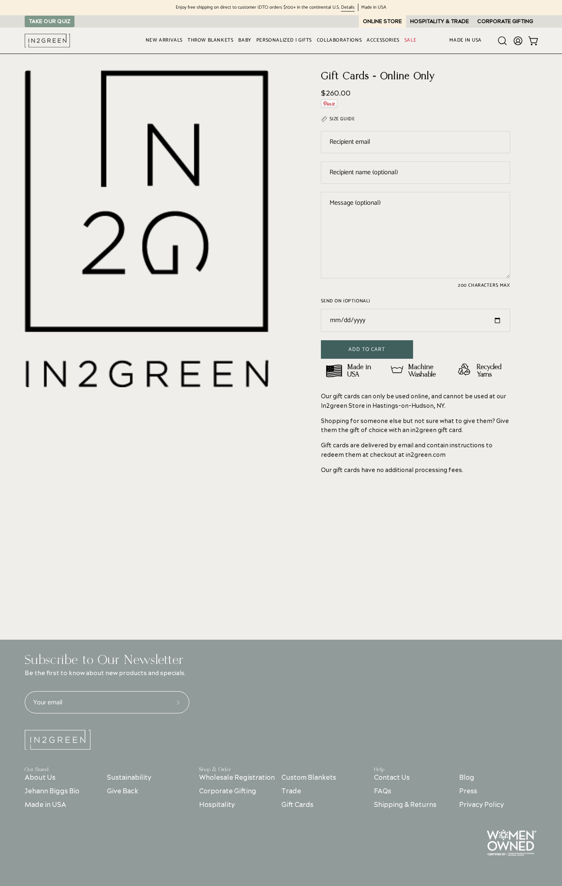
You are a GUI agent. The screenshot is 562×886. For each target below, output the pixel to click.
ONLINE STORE (382, 21)
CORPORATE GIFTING (505, 21)
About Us (40, 777)
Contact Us (392, 777)
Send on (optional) (345, 301)
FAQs (382, 791)
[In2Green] (47, 40)
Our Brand (37, 769)
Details (348, 7)
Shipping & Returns (405, 804)
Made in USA (45, 804)
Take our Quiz (49, 21)
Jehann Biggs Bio (52, 791)
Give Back (122, 791)
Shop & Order (215, 769)
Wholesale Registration (237, 777)
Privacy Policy (481, 804)
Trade (292, 791)
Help (379, 769)
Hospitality (217, 804)
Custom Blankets (309, 777)
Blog (466, 777)
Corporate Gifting (227, 791)
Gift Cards (298, 804)
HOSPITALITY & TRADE (439, 21)
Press (468, 791)
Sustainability (129, 777)
